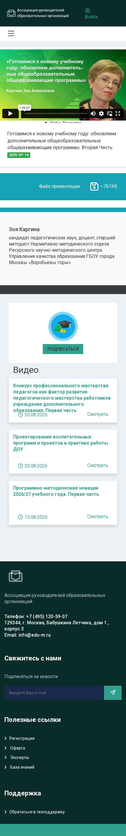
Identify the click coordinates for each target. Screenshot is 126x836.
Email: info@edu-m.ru (27, 635)
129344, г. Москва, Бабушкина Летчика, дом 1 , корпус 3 (56, 626)
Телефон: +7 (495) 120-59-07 (35, 616)
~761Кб (108, 186)
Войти (91, 17)
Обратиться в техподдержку (37, 812)
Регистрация (22, 738)
